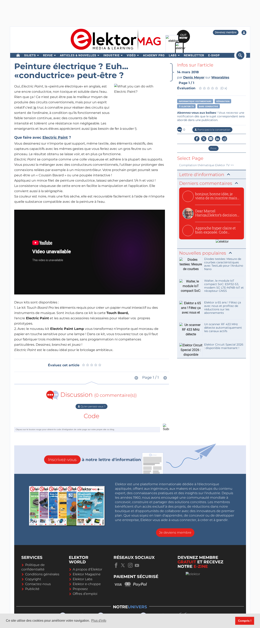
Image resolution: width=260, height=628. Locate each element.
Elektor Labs (82, 579)
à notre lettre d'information (94, 459)
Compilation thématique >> (206, 165)
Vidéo (131, 55)
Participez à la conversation (213, 129)
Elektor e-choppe (87, 584)
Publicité (32, 589)
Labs (173, 55)
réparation (223, 101)
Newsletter (194, 55)
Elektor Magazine (87, 574)
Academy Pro (154, 55)
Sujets (30, 55)
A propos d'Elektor (87, 569)
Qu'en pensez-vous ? (92, 406)
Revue (48, 55)
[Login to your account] (244, 32)
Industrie (111, 55)
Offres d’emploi (85, 594)
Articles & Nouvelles (78, 55)
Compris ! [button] (244, 620)
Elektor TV (187, 106)
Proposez (80, 589)
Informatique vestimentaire (195, 101)
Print (213, 148)
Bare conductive (208, 106)
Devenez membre (225, 32)
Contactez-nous (38, 584)
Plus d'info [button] (98, 620)
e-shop (214, 55)
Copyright (33, 579)
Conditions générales (42, 574)
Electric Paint (55, 137)
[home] (18, 55)
